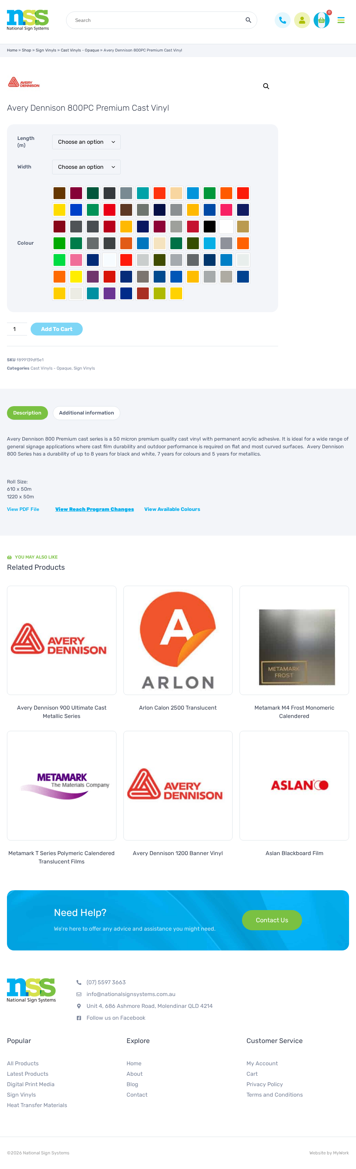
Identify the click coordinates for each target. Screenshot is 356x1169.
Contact (137, 1094)
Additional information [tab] (86, 413)
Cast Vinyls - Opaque (80, 50)
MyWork (341, 1152)
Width (24, 167)
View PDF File (24, 509)
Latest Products (27, 1074)
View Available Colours (172, 509)
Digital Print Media (31, 1084)
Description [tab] (27, 413)
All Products (23, 1063)
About (135, 1074)
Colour (25, 243)
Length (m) (25, 141)
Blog (132, 1084)
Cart (252, 1074)
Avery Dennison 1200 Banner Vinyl (178, 853)
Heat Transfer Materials (37, 1105)
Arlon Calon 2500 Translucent (178, 707)
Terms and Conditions (274, 1094)
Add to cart (56, 329)
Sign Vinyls (46, 50)
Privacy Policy (264, 1084)
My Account (262, 1063)
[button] (266, 86)
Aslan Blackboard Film (294, 853)
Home (12, 50)
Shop (26, 50)
